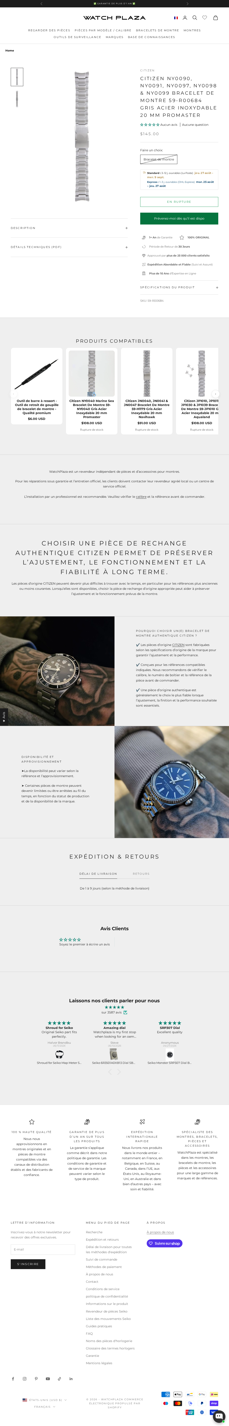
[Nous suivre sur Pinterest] (36, 1379)
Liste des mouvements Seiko (108, 1319)
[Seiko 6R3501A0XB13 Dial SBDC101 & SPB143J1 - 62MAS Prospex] (114, 1054)
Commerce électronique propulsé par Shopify (116, 1403)
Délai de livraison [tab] (98, 873)
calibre (141, 497)
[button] (150, 125)
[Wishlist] (205, 17)
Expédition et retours (102, 1240)
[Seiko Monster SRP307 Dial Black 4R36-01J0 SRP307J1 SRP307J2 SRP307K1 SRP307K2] (170, 1054)
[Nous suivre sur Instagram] (24, 1379)
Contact (92, 1282)
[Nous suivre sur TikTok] (59, 1379)
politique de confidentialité (107, 1296)
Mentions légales (99, 1363)
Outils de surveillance (77, 37)
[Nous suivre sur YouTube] (48, 1379)
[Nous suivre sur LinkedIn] (71, 1379)
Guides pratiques (99, 1326)
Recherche (94, 1232)
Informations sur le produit (107, 1304)
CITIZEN (178, 645)
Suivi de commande (101, 1259)
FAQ (89, 1334)
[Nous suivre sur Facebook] (13, 1379)
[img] (114, 1007)
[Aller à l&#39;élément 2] (17, 99)
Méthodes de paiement (104, 1267)
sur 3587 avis (112, 1012)
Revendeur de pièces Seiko (106, 1311)
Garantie (92, 1356)
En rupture (179, 201)
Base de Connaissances (151, 37)
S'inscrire (28, 1264)
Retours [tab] (141, 873)
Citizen (147, 70)
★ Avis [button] (4, 717)
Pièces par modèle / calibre (103, 30)
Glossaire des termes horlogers (110, 1348)
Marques (114, 37)
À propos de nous (99, 1274)
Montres (192, 30)
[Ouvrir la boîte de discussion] (219, 1416)
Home (9, 50)
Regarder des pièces (49, 30)
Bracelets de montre (157, 30)
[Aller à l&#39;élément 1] (17, 77)
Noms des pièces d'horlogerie (109, 1341)
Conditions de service (102, 1289)
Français (42, 1406)
